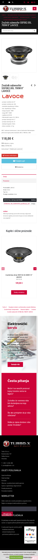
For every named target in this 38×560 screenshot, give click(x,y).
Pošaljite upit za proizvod (16, 149)
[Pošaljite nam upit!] (9, 2)
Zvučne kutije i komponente (10, 17)
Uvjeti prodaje (5, 478)
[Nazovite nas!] (12, 2)
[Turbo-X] (19, 443)
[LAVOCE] (19, 96)
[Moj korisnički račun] (28, 2)
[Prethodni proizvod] (31, 85)
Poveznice (6, 181)
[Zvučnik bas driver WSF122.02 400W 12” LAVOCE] (19, 253)
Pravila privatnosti (7, 488)
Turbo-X (4, 15)
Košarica (20, 167)
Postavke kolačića (7, 491)
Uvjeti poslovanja (11, 470)
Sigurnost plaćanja (12, 515)
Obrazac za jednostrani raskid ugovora (13, 483)
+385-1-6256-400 (8, 463)
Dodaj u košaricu (19, 292)
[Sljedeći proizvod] (34, 85)
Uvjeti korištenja (6, 475)
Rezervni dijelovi (24, 17)
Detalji (5, 176)
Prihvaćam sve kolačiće (16, 557)
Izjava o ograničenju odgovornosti (11, 486)
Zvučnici (33, 17)
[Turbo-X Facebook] (3, 2)
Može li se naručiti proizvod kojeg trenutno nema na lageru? (18, 391)
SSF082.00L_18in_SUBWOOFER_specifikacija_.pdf (16, 203)
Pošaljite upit (20, 161)
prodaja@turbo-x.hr (8, 465)
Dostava (4, 480)
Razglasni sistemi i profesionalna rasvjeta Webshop (22, 15)
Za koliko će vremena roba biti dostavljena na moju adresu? (18, 403)
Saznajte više (15, 364)
